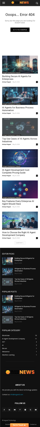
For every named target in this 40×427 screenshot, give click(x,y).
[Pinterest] (20, 410)
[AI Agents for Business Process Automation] (20, 96)
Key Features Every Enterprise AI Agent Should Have (18, 202)
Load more (19, 243)
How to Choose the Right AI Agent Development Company (19, 233)
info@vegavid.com (16, 394)
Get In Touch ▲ (19, 425)
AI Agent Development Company (11, 72)
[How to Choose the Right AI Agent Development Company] (20, 221)
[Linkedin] (9, 410)
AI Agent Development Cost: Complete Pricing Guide (16, 171)
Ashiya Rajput (6, 82)
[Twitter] (30, 410)
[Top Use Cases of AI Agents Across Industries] (20, 127)
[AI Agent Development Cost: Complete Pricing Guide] (20, 158)
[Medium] (15, 410)
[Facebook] (4, 410)
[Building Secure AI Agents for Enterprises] (20, 65)
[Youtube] (36, 410)
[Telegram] (25, 410)
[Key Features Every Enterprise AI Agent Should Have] (20, 189)
